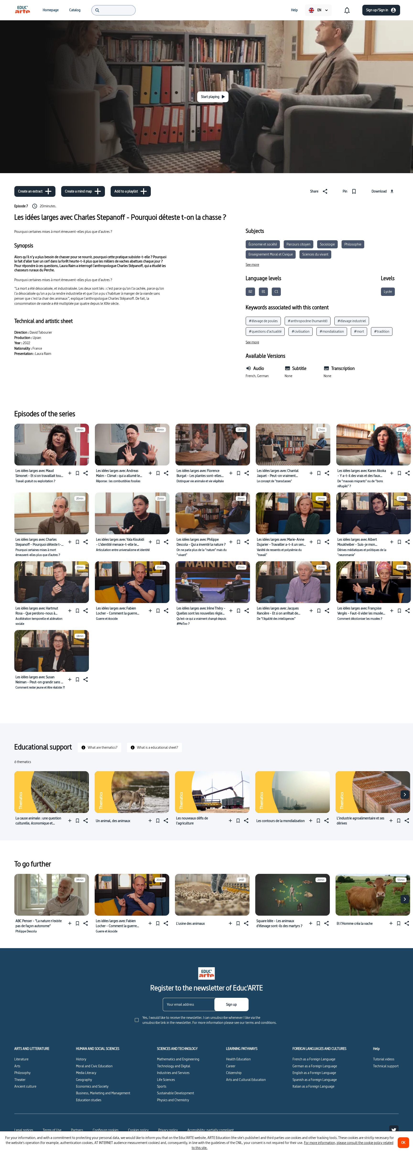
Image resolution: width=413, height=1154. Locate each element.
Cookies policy (138, 1130)
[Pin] (77, 473)
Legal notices (23, 1130)
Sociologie (327, 244)
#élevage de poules (263, 320)
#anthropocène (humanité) (307, 320)
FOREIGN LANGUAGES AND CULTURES (319, 1049)
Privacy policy (168, 1130)
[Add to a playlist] (71, 473)
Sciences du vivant (315, 254)
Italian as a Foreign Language (313, 1086)
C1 (276, 291)
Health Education (238, 1059)
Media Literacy (86, 1072)
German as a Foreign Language (315, 1066)
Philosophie (352, 244)
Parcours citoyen (298, 244)
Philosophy (22, 1072)
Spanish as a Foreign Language (315, 1079)
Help (376, 1049)
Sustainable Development (175, 1092)
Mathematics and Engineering (178, 1059)
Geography (84, 1079)
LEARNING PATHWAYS (241, 1049)
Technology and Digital (173, 1066)
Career (230, 1066)
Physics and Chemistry (173, 1099)
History (81, 1059)
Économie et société (263, 244)
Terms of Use (52, 1130)
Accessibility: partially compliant (210, 1130)
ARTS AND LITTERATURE (31, 1049)
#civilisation (301, 331)
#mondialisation (332, 331)
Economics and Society (92, 1086)
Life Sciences (166, 1079)
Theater (20, 1079)
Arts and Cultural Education (246, 1079)
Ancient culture (25, 1086)
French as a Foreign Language (314, 1059)
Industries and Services (173, 1072)
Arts (17, 1066)
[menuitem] (22, 10)
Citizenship (234, 1072)
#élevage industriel (351, 320)
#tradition (381, 331)
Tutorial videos (383, 1059)
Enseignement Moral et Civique (271, 254)
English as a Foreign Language (314, 1072)
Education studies (88, 1099)
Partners (77, 1130)
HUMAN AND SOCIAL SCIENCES (97, 1049)
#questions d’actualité (265, 331)
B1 (263, 291)
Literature (21, 1059)
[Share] (85, 473)
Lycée (388, 291)
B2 (250, 291)
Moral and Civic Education (94, 1066)
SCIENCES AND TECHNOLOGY (177, 1049)
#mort (359, 331)
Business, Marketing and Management (103, 1092)
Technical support (386, 1066)
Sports (161, 1086)
